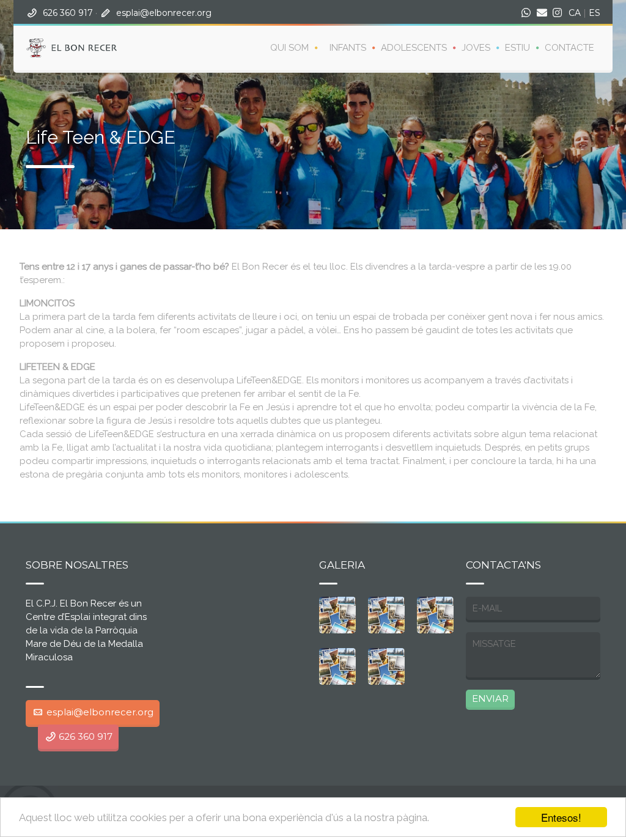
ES (594, 12)
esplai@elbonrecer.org (164, 12)
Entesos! (561, 817)
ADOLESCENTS (414, 47)
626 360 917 (68, 12)
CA (575, 12)
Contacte (569, 47)
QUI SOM (289, 47)
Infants (348, 47)
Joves (476, 47)
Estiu (517, 47)
